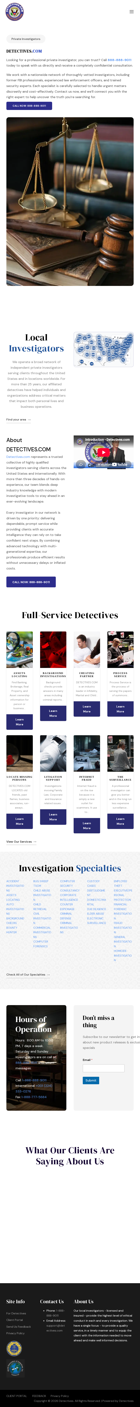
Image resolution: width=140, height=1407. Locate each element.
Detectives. (66, 1401)
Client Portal (14, 1320)
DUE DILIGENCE (96, 909)
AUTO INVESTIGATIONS (15, 909)
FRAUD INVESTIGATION (123, 927)
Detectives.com (18, 457)
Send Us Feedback (18, 1327)
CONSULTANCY (70, 890)
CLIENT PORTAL (16, 1396)
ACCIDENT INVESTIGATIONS (15, 885)
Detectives (126, 1401)
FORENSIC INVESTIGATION (123, 913)
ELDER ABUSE (95, 914)
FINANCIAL (120, 904)
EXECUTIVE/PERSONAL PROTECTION (123, 895)
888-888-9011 (119, 60)
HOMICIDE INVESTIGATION (123, 955)
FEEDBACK (39, 1396)
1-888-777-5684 (34, 1097)
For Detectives (16, 1313)
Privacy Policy (15, 1333)
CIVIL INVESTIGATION (42, 918)
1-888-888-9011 (34, 1080)
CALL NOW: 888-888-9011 (29, 105)
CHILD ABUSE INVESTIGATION (42, 895)
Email (88, 1060)
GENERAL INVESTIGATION (123, 941)
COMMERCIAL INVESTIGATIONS (42, 932)
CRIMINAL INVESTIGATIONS (69, 927)
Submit (90, 1080)
